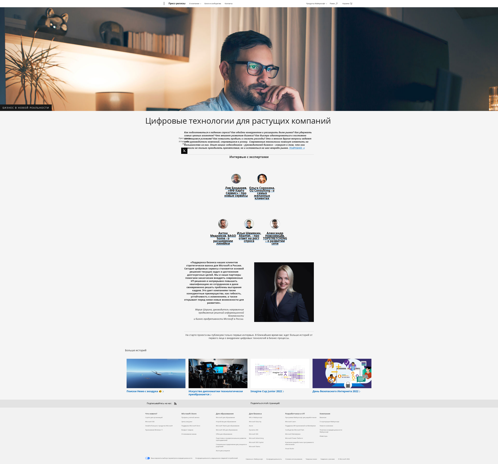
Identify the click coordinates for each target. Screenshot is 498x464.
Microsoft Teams (254, 446)
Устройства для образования (226, 422)
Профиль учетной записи (190, 417)
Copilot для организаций (153, 417)
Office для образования (224, 434)
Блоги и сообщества (213, 3)
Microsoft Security (255, 422)
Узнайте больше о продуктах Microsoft (159, 426)
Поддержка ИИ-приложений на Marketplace (300, 426)
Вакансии (323, 417)
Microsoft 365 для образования (226, 430)
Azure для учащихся (223, 451)
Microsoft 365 (149, 422)
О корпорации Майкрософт (329, 422)
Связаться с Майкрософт (254, 459)
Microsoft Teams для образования (227, 426)
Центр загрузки (186, 422)
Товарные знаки (311, 459)
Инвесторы (323, 436)
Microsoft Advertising (256, 438)
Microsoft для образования (225, 417)
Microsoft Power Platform (294, 438)
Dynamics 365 (253, 430)
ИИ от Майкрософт (255, 417)
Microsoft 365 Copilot (256, 442)
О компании (194, 3)
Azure (251, 426)
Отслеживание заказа (188, 434)
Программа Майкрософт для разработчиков (300, 417)
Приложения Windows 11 (154, 430)
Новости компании (326, 426)
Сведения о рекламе (327, 459)
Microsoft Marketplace (292, 434)
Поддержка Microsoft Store (190, 426)
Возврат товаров (187, 430)
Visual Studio (289, 448)
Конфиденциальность (274, 459)
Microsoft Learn (290, 422)
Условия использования (293, 459)
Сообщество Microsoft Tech (294, 430)
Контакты (229, 3)
